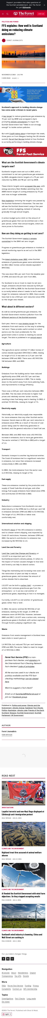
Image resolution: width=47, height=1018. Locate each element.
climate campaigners (19, 122)
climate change (18, 708)
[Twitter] (8, 958)
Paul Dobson (6, 900)
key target (7, 116)
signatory (33, 660)
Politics (4, 710)
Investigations (7, 807)
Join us (41, 14)
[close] (44, 5)
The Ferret (11, 1010)
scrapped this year (32, 186)
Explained (29, 708)
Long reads (31, 998)
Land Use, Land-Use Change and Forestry (19, 553)
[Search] (7, 13)
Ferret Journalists (14, 40)
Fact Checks (38, 708)
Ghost (29, 1010)
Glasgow (13, 713)
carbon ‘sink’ (26, 585)
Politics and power (10, 22)
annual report (36, 337)
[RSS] (12, 958)
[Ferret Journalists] (4, 40)
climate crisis (22, 710)
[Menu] (3, 13)
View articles (7, 735)
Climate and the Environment (13, 848)
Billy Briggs (6, 818)
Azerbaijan (12, 710)
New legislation (8, 201)
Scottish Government (25, 713)
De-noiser (6, 1002)
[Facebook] (3, 958)
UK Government (17, 715)
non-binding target (26, 324)
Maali (36, 1010)
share (12, 530)
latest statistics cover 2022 (16, 259)
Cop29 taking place (17, 134)
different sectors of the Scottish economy (19, 317)
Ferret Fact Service (16, 139)
